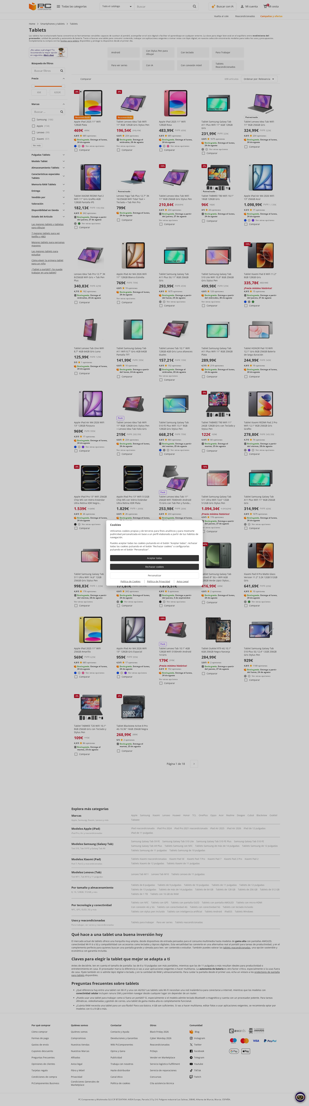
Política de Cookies (130, 581)
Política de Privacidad (158, 581)
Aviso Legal (183, 581)
